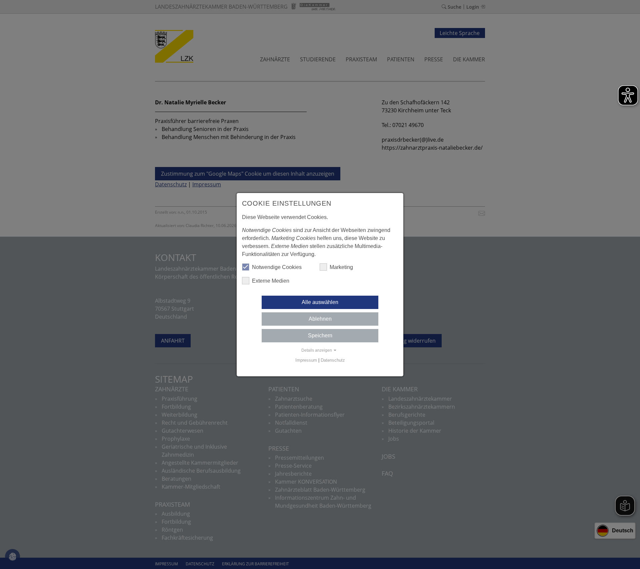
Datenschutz (333, 360)
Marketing (341, 267)
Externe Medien (270, 281)
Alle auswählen (320, 302)
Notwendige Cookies (277, 267)
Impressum (306, 360)
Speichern (320, 335)
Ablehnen (320, 319)
